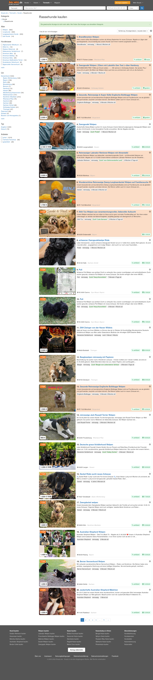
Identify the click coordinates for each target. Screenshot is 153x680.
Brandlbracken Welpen (89, 36)
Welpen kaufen (43, 631)
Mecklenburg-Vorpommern (12, 93)
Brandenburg (7, 84)
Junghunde (6, 32)
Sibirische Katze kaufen (103, 642)
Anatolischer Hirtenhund (11, 62)
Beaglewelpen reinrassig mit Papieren (97, 357)
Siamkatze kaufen (73, 639)
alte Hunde (6, 36)
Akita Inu (6, 47)
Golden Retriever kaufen (18, 633)
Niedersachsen (8, 95)
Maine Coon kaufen (73, 644)
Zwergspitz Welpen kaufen (47, 644)
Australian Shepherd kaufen (19, 642)
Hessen (5, 90)
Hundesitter (128, 639)
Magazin (57, 3)
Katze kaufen (71, 631)
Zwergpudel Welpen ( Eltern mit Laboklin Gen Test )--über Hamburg (109, 65)
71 (104, 620)
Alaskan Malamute (9, 49)
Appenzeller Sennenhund (11, 64)
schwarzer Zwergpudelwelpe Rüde (94, 240)
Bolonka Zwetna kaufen (17, 639)
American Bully (8, 58)
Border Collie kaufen (16, 644)
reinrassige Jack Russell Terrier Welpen (97, 415)
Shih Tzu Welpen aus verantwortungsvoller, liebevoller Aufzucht (107, 211)
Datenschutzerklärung (81, 656)
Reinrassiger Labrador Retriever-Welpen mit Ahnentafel (103, 152)
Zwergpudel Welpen (87, 124)
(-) (2, 19)
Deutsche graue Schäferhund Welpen (96, 444)
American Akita (8, 53)
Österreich (4, 111)
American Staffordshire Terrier (13, 60)
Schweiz (3, 113)
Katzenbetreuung (130, 642)
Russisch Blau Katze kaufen (105, 639)
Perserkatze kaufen (102, 644)
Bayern (5, 80)
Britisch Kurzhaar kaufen (75, 633)
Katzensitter (128, 644)
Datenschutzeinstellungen (99, 656)
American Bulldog (8, 56)
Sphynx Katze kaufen (103, 636)
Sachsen (6, 103)
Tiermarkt (46, 3)
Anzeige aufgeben (122, 3)
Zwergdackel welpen (89, 502)
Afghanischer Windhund (11, 45)
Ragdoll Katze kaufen (74, 642)
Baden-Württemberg (10, 78)
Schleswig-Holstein (9, 107)
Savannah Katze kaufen (75, 636)
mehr (2, 67)
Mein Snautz (137, 3)
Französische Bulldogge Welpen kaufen (51, 636)
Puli (80, 269)
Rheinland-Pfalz (8, 99)
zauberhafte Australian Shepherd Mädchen (99, 589)
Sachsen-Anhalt (8, 105)
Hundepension (129, 636)
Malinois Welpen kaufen (46, 639)
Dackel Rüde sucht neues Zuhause (95, 474)
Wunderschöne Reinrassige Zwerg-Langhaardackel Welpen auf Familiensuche (113, 182)
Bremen (5, 86)
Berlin (5, 82)
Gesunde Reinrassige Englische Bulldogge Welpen (102, 386)
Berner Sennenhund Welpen (92, 561)
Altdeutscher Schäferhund (11, 51)
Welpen (5, 30)
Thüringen (6, 109)
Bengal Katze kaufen (102, 633)
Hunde (26, 3)
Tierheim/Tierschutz (9, 140)
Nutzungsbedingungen (62, 656)
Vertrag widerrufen (76, 650)
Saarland (6, 101)
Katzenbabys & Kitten (103, 631)
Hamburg (6, 88)
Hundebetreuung (130, 633)
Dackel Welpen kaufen (45, 642)
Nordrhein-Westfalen (10, 97)
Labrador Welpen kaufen (46, 633)
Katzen (36, 3)
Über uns (38, 656)
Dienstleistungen (130, 631)
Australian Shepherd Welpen (92, 532)
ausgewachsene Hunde (10, 34)
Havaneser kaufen (16, 636)
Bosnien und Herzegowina (9, 115)
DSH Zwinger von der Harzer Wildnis (96, 327)
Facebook (115, 656)
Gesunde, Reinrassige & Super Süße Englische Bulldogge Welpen (108, 94)
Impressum (48, 656)
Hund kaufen (14, 631)
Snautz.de (4, 13)
